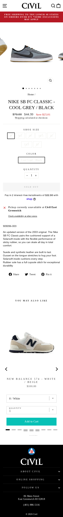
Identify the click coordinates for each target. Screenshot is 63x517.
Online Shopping (30, 480)
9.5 (20, 135)
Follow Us (31, 488)
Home (31, 94)
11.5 (26, 144)
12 (37, 144)
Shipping (19, 118)
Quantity (31, 169)
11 (51, 135)
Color (31, 154)
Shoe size (31, 130)
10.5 (40, 135)
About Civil (30, 471)
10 (30, 135)
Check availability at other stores (22, 216)
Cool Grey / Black (31, 160)
